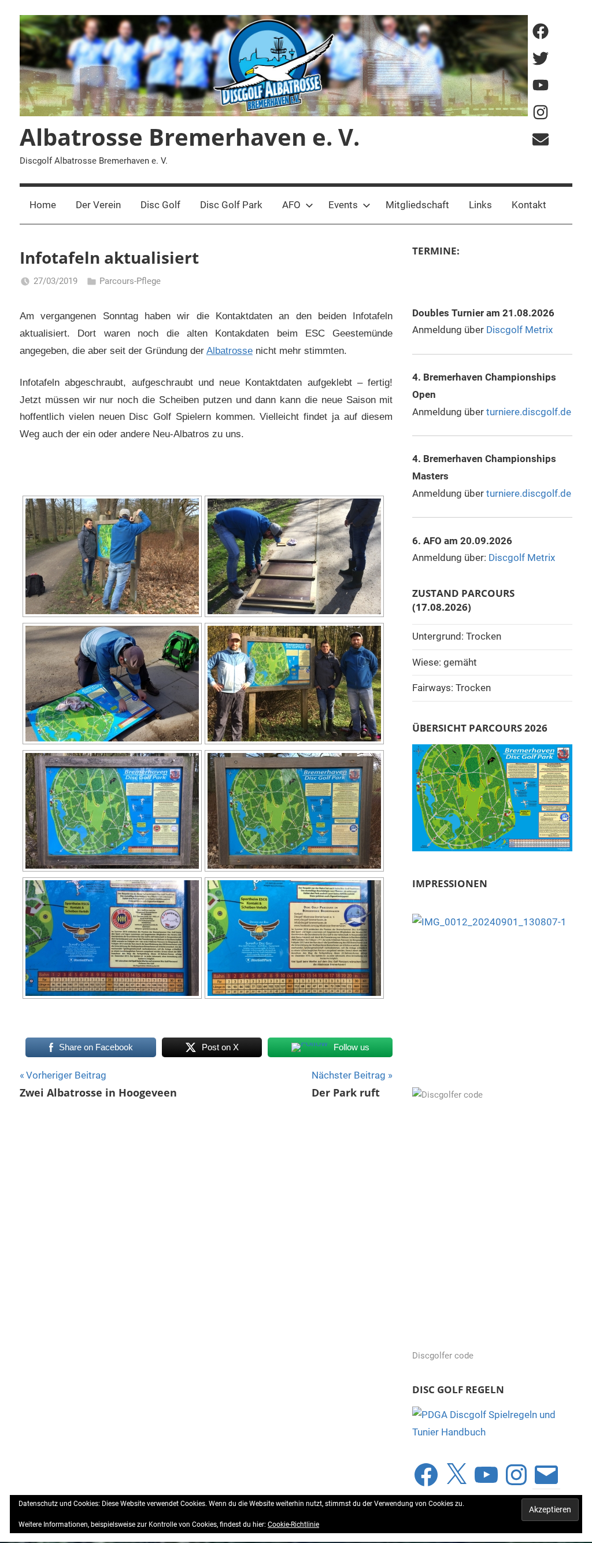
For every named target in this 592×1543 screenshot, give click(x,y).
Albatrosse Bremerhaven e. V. (190, 137)
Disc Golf (160, 205)
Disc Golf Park (231, 205)
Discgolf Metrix (519, 329)
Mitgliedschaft (417, 205)
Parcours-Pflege (130, 281)
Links (480, 205)
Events (343, 205)
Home (42, 205)
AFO (291, 205)
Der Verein (98, 205)
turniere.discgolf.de (528, 412)
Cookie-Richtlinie (293, 1524)
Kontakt (529, 205)
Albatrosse (229, 350)
